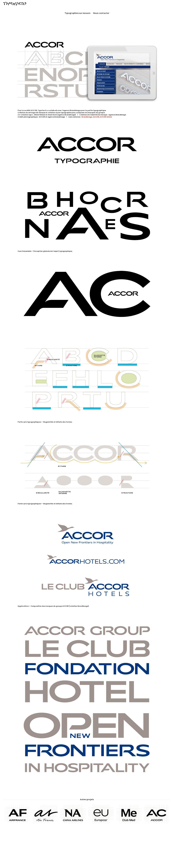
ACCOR (96, 117)
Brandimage (87, 117)
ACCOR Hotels (106, 117)
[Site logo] (14, 3)
